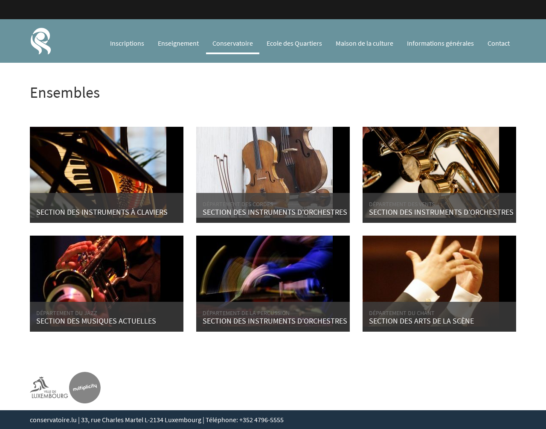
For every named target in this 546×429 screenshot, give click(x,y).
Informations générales (440, 43)
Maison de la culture (364, 43)
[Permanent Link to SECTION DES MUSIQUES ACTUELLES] (95, 280)
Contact (499, 43)
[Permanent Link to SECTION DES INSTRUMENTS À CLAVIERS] (98, 171)
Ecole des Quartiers (294, 43)
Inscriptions (127, 43)
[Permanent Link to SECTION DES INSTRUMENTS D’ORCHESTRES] (264, 171)
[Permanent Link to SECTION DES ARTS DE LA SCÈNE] (431, 280)
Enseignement (178, 43)
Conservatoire (232, 43)
